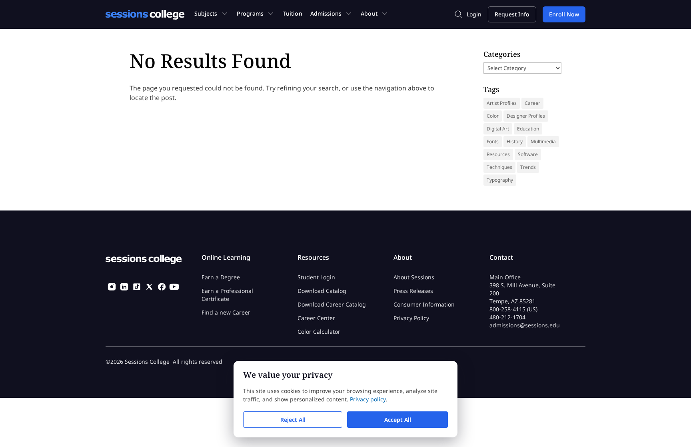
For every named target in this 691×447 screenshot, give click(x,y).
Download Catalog (322, 291)
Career (532, 103)
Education (528, 128)
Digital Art (498, 128)
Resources (498, 154)
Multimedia (543, 141)
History (515, 141)
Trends (528, 167)
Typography (500, 179)
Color (493, 115)
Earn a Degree (221, 277)
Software (528, 154)
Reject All (293, 419)
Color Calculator (319, 331)
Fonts (493, 141)
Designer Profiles (526, 115)
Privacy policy (368, 399)
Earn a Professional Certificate (227, 295)
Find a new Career (226, 312)
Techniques (499, 167)
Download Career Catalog (332, 304)
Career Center (316, 318)
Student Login (316, 277)
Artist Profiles (502, 103)
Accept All (397, 419)
